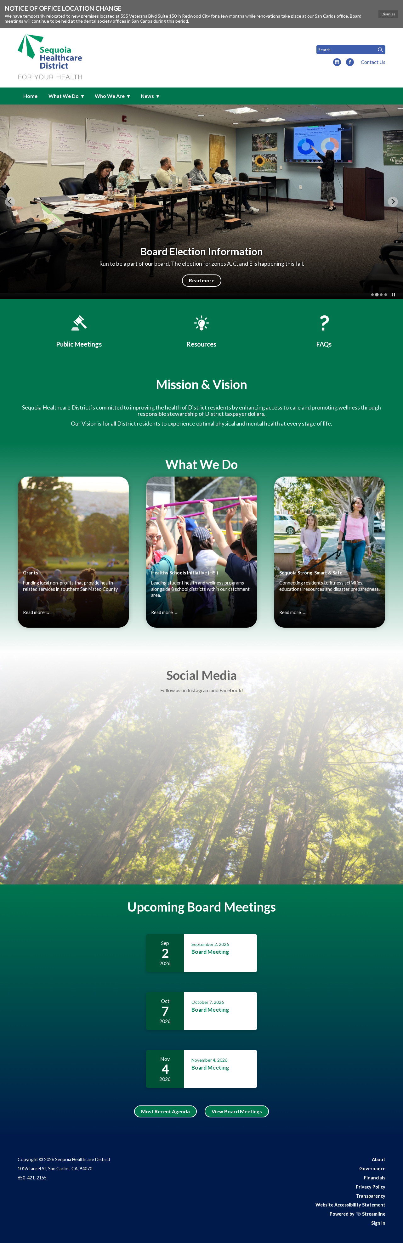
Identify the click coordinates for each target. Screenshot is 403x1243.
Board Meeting (210, 951)
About (378, 1159)
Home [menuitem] (30, 96)
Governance (372, 1168)
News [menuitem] (147, 96)
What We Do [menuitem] (63, 96)
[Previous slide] (10, 202)
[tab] (372, 294)
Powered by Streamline (357, 1214)
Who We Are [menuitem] (110, 96)
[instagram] (337, 62)
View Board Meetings (237, 1111)
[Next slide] (393, 202)
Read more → (36, 612)
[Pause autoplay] (393, 294)
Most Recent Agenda (165, 1111)
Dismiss (388, 14)
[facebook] (350, 62)
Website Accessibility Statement (350, 1204)
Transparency (370, 1196)
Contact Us (373, 62)
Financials (374, 1177)
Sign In (378, 1223)
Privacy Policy (370, 1186)
